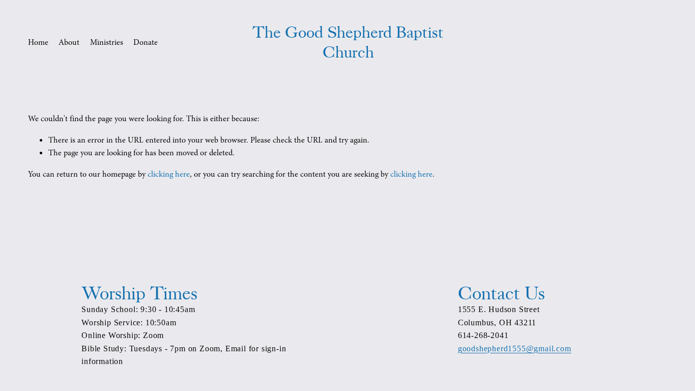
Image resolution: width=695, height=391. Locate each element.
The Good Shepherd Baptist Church (348, 42)
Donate (145, 42)
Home (38, 42)
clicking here (169, 174)
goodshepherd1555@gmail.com (514, 348)
